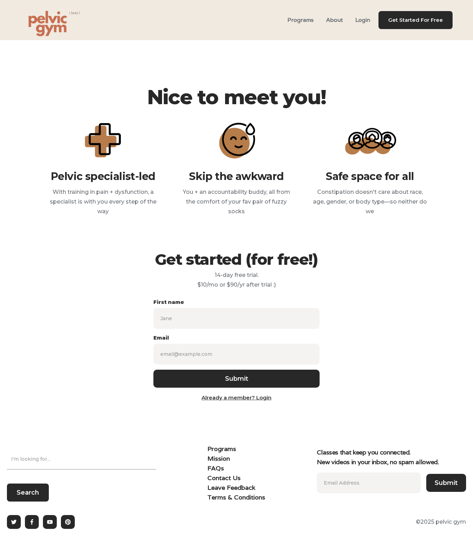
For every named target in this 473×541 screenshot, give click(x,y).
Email (161, 337)
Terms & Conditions (236, 497)
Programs (300, 20)
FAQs (215, 468)
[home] (45, 20)
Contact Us (224, 478)
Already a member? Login (236, 397)
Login (362, 20)
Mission (218, 458)
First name (168, 302)
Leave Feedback (231, 488)
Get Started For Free (415, 20)
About (334, 20)
